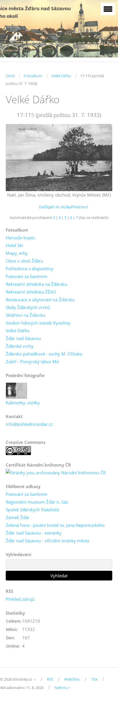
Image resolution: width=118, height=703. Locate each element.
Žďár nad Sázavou (23, 338)
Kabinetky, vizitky (23, 402)
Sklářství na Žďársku (26, 315)
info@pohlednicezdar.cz (29, 424)
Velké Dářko (61, 75)
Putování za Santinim (26, 276)
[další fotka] (103, 157)
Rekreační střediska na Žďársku (36, 284)
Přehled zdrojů (20, 599)
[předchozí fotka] (15, 157)
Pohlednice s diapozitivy (29, 268)
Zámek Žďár (18, 517)
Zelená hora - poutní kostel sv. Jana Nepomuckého (55, 525)
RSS (50, 679)
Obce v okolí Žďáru (24, 261)
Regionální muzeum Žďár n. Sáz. (37, 502)
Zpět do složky (59, 206)
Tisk (94, 679)
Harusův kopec (20, 237)
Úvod (10, 75)
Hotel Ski (14, 245)
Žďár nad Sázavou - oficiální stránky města (47, 540)
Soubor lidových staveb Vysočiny (38, 323)
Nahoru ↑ (62, 687)
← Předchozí (77, 206)
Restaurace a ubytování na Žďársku (40, 299)
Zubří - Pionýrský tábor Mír (32, 361)
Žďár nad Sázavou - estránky (34, 533)
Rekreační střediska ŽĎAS (31, 292)
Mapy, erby (17, 253)
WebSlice (71, 679)
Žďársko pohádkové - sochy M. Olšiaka (44, 354)
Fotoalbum (33, 75)
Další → (45, 206)
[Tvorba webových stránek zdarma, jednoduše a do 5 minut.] (35, 679)
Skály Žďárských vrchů (28, 307)
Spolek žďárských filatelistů (32, 509)
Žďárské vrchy (20, 346)
